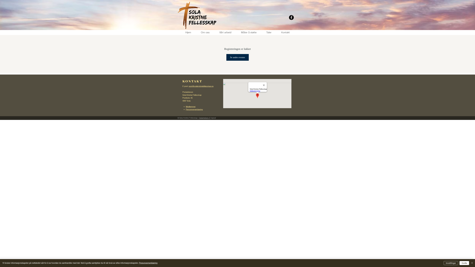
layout (213, 118)
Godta (464, 263)
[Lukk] (472, 263)
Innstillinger (451, 263)
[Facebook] (291, 17)
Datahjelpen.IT (205, 118)
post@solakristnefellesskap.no (201, 86)
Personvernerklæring (148, 263)
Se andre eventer (237, 57)
